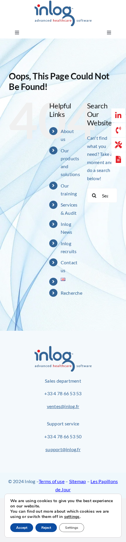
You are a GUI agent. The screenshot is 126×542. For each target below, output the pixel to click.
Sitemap (77, 481)
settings (72, 516)
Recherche (71, 293)
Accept (21, 527)
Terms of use (51, 481)
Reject (46, 527)
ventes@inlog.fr (63, 406)
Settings (71, 527)
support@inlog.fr (63, 449)
